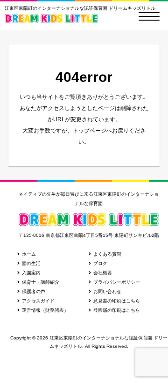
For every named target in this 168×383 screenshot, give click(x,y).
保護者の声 (33, 291)
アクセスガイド (38, 300)
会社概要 (102, 272)
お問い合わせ (107, 291)
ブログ (100, 263)
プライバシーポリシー (116, 282)
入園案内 (31, 272)
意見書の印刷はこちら (116, 300)
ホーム (29, 254)
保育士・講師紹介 (40, 282)
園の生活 (31, 263)
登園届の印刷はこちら (116, 310)
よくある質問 (107, 254)
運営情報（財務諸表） (45, 310)
